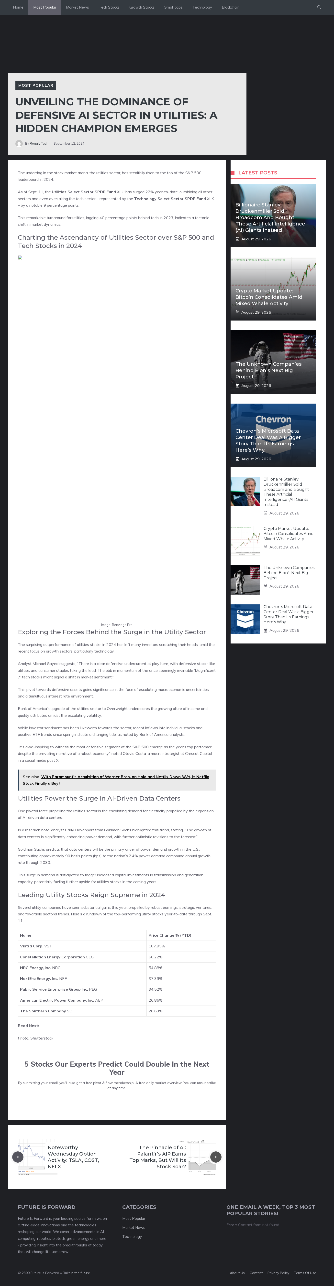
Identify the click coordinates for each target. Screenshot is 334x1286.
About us (237, 1273)
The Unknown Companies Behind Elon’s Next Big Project (268, 370)
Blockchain (230, 7)
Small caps (173, 7)
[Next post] (216, 1157)
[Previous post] (18, 1157)
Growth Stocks (142, 7)
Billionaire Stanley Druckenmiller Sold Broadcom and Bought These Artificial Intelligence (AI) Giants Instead (270, 217)
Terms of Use (305, 1273)
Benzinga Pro (122, 625)
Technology (202, 7)
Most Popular (44, 7)
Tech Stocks (109, 7)
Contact (256, 1273)
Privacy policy (278, 1273)
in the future (80, 1273)
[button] (319, 7)
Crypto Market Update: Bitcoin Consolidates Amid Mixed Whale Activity (268, 297)
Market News (77, 7)
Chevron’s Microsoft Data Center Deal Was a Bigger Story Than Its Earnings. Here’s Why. (289, 614)
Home (18, 7)
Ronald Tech (39, 143)
